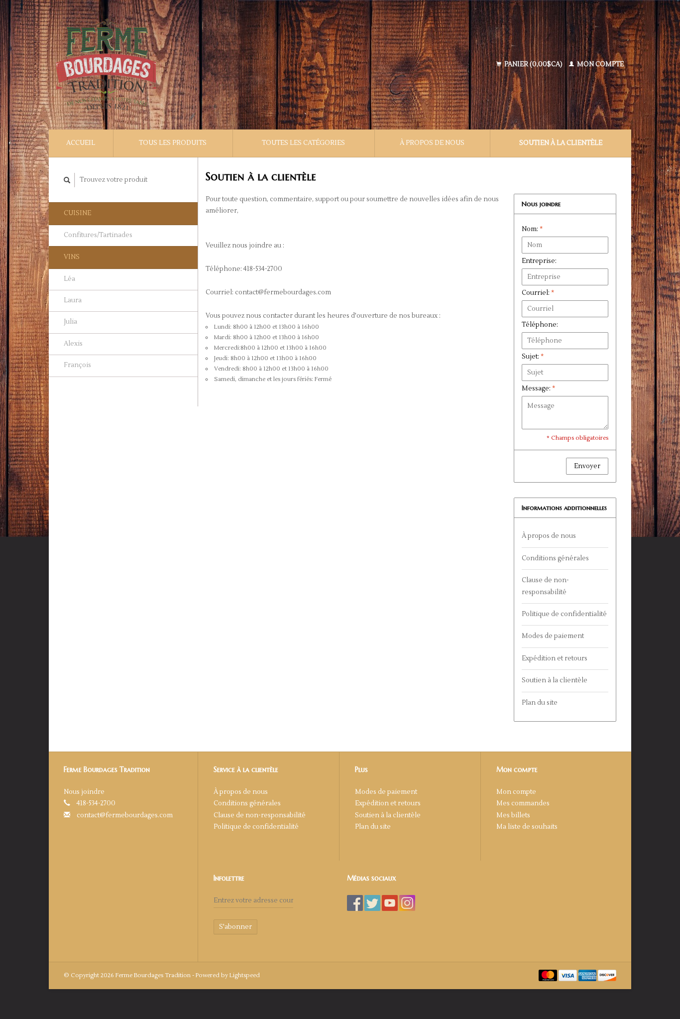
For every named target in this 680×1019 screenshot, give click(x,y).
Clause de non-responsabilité (545, 586)
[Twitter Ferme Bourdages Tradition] (372, 903)
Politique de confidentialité (564, 614)
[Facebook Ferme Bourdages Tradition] (355, 903)
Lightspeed (244, 975)
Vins (72, 257)
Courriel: (538, 293)
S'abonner (235, 927)
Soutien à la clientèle (560, 143)
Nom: (532, 229)
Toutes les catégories (303, 143)
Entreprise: (539, 261)
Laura (73, 300)
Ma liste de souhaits (527, 827)
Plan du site (540, 703)
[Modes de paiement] (549, 975)
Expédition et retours (554, 658)
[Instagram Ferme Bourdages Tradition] (407, 903)
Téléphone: (540, 325)
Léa (69, 279)
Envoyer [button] (587, 466)
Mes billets (513, 815)
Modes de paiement (553, 636)
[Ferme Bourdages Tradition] (180, 65)
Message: (538, 388)
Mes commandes (523, 803)
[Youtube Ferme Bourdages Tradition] (390, 903)
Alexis (73, 344)
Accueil (80, 143)
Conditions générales (555, 558)
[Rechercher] (67, 180)
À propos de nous (432, 143)
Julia (70, 322)
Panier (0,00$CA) (533, 64)
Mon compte (599, 64)
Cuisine (77, 213)
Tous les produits (173, 143)
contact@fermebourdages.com (125, 815)
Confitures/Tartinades (98, 235)
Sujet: (533, 357)
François (77, 365)
